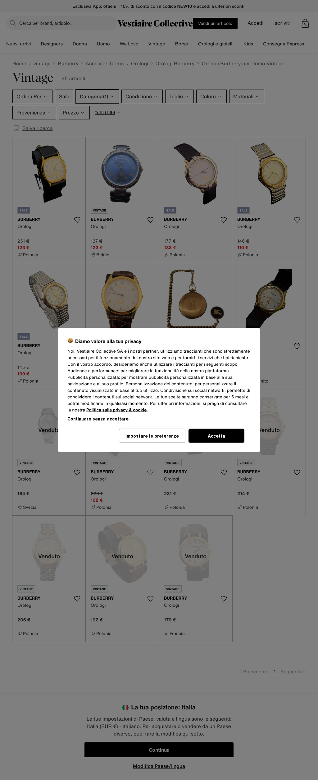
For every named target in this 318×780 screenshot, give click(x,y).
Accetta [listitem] (216, 436)
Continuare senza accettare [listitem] (98, 419)
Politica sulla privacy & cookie (116, 410)
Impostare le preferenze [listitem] (152, 436)
